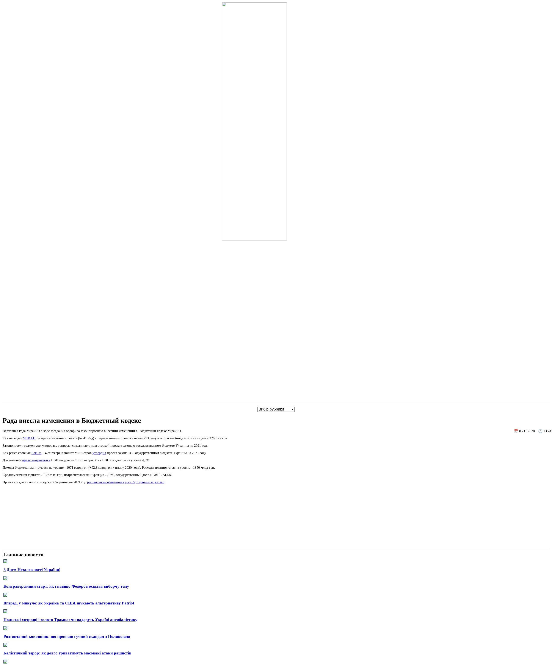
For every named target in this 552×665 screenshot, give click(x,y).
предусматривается (36, 460)
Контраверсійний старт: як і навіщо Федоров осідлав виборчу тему (66, 586)
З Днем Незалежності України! (31, 569)
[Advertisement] (276, 518)
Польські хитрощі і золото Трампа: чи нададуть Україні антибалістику (70, 619)
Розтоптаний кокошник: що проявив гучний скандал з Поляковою (66, 636)
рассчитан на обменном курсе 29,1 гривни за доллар (125, 482)
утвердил (99, 453)
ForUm (36, 453)
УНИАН (29, 438)
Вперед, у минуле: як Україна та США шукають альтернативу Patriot (68, 603)
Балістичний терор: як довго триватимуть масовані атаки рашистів (67, 653)
